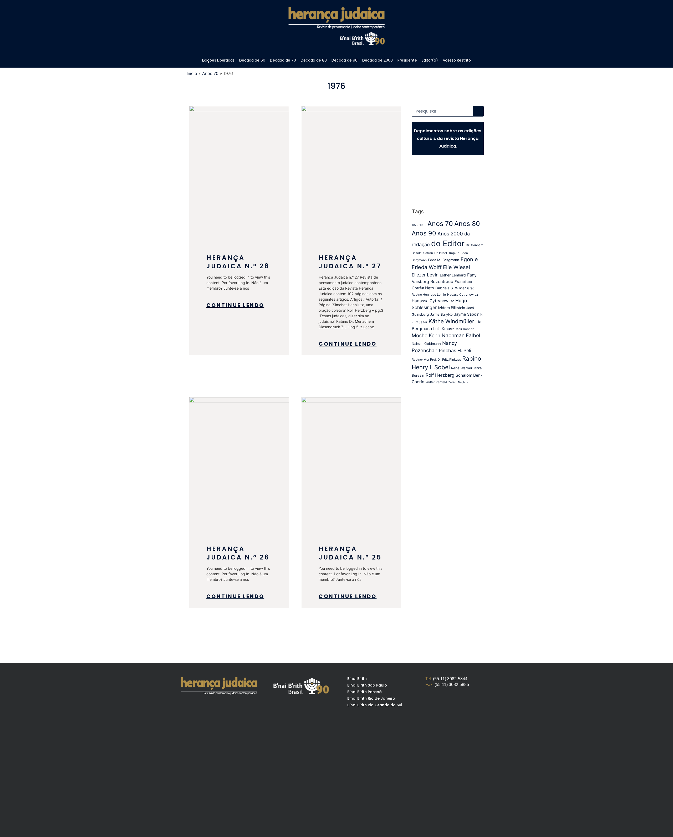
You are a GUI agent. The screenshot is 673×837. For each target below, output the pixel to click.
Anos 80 (467, 224)
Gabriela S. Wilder (450, 288)
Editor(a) (430, 60)
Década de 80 (314, 60)
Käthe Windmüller (451, 321)
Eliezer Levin (425, 275)
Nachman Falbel (461, 335)
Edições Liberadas (218, 60)
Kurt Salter (419, 322)
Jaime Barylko (441, 314)
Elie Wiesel (456, 267)
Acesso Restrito (457, 60)
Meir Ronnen (465, 329)
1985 (423, 225)
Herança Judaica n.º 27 (350, 261)
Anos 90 (424, 233)
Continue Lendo (235, 305)
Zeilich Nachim (458, 382)
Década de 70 (283, 60)
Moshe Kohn (426, 335)
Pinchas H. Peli (455, 350)
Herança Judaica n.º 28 (237, 261)
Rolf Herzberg (440, 375)
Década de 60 (252, 60)
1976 (415, 225)
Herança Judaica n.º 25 (350, 553)
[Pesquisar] (478, 111)
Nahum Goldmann (426, 343)
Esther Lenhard (453, 275)
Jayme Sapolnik (468, 314)
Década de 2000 (377, 60)
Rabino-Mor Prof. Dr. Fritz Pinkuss (436, 359)
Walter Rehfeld (436, 382)
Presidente (407, 60)
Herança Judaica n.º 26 (238, 553)
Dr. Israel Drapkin (446, 253)
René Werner (461, 368)
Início (192, 73)
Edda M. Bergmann (443, 260)
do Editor (448, 243)
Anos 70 (210, 73)
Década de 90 (345, 60)
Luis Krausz (443, 328)
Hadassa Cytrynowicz (433, 300)
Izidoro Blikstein (451, 308)
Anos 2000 (450, 234)
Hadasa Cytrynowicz (462, 294)
